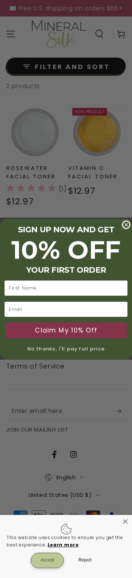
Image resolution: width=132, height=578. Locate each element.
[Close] (125, 521)
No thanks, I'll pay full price (66, 348)
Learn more (63, 545)
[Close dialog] (126, 224)
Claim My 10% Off (66, 330)
